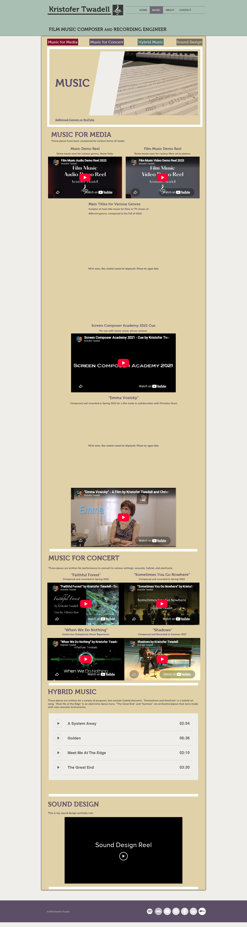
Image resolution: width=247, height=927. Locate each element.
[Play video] (123, 856)
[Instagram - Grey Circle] (176, 911)
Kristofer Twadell (79, 9)
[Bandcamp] (202, 911)
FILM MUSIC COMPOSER (76, 29)
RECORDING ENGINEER (139, 29)
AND (108, 30)
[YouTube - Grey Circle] (167, 911)
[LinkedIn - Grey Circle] (193, 911)
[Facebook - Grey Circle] (184, 911)
